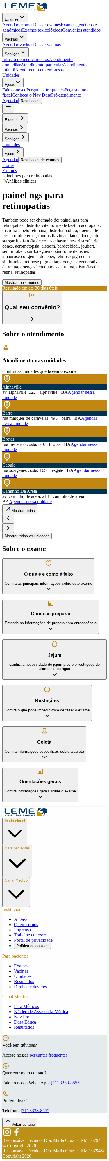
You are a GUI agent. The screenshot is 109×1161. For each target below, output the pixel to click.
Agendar (10, 100)
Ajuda (9, 84)
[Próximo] (8, 528)
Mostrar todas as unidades (27, 536)
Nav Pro (21, 1016)
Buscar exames (47, 24)
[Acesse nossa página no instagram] (7, 1135)
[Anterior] (8, 518)
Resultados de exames (40, 160)
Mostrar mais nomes (22, 282)
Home (8, 165)
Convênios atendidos (81, 29)
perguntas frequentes (48, 1055)
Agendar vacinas (17, 44)
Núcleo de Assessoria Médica (41, 1011)
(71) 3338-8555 (65, 1082)
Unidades (11, 75)
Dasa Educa (25, 1022)
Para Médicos (26, 1006)
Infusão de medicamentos (25, 59)
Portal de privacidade (33, 940)
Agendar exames (17, 24)
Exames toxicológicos (42, 29)
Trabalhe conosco (30, 934)
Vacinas (11, 39)
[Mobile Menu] (8, 108)
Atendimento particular (42, 64)
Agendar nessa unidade (30, 501)
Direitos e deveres (30, 986)
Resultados (30, 101)
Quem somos (26, 924)
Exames (12, 19)
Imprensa (22, 929)
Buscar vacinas (47, 44)
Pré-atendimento (66, 95)
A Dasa (21, 919)
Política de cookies (32, 946)
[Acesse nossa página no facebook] (16, 1135)
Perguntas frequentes (45, 89)
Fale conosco (14, 89)
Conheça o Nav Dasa (31, 95)
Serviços (12, 54)
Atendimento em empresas (39, 69)
